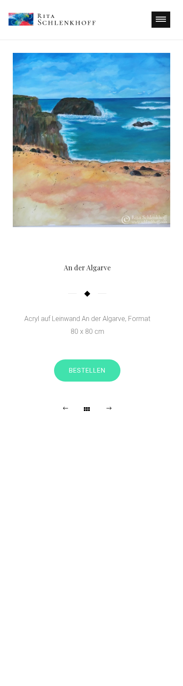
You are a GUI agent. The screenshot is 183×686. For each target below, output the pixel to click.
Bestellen (87, 370)
